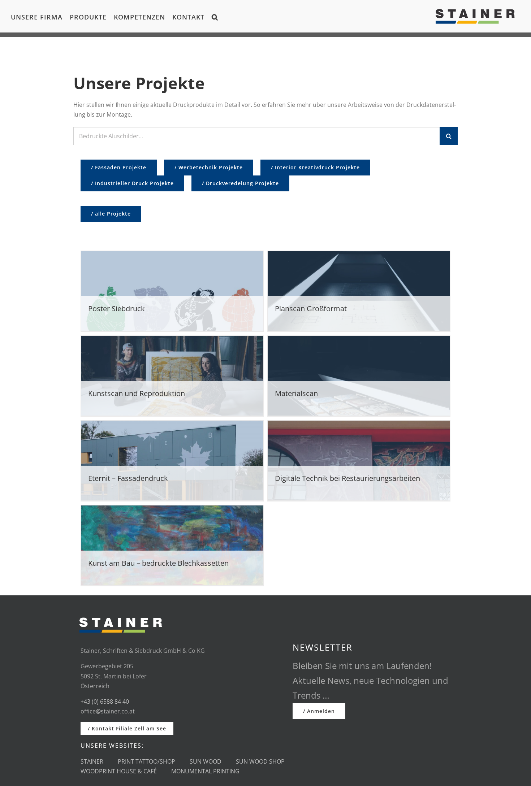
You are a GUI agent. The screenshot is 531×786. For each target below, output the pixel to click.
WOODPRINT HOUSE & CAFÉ (119, 771)
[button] (215, 16)
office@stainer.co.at (108, 711)
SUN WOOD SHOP (260, 761)
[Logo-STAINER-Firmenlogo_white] (120, 614)
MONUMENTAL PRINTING (205, 771)
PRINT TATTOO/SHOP (146, 761)
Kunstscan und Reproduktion (136, 393)
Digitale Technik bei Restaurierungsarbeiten (347, 478)
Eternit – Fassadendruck (128, 478)
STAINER (92, 761)
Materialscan (296, 393)
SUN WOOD (205, 761)
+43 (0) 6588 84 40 (105, 701)
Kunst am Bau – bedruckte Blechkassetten (158, 563)
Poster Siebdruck (116, 308)
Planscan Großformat (311, 308)
